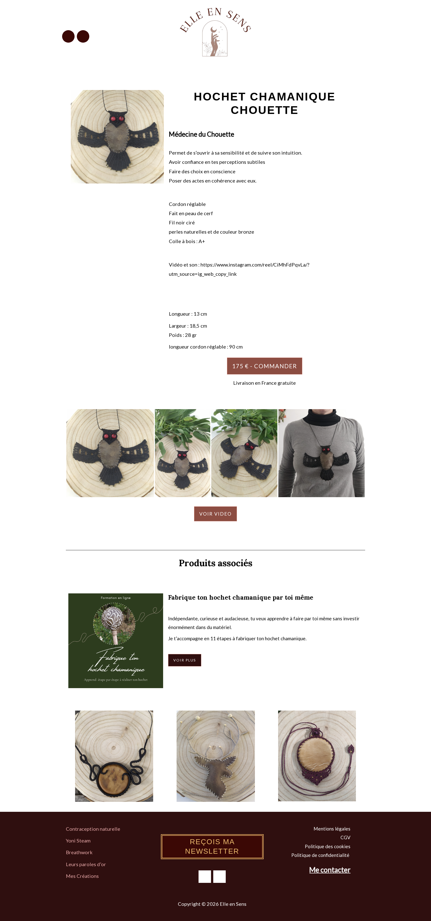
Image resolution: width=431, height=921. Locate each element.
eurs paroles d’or (88, 864)
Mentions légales (332, 828)
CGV (345, 837)
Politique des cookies (327, 846)
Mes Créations (83, 876)
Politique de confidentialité (320, 855)
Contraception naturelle (93, 829)
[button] (330, 34)
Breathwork (79, 852)
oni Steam (79, 840)
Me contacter (329, 869)
